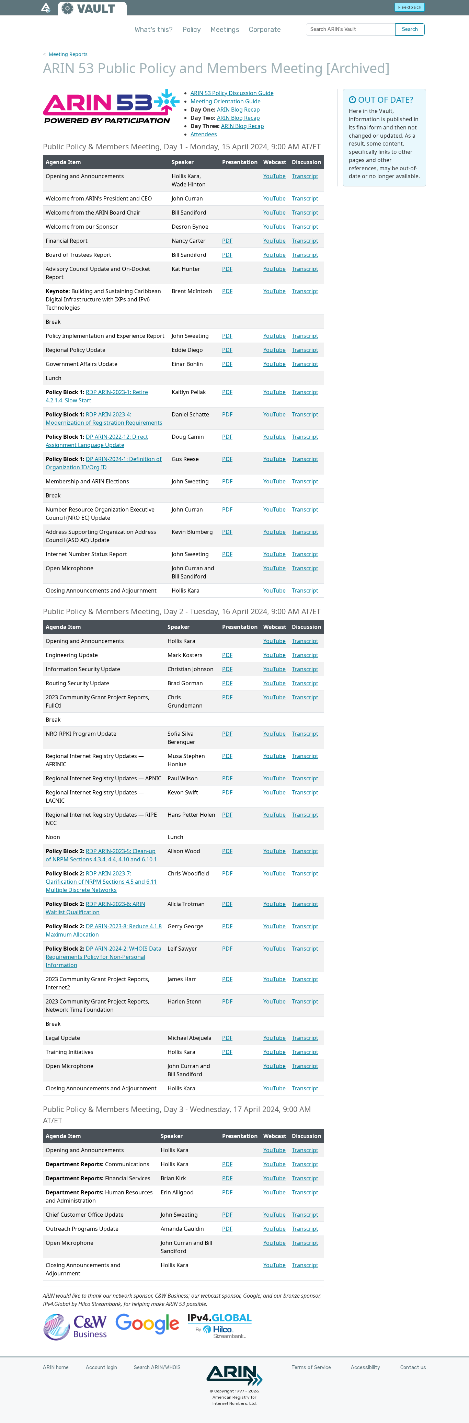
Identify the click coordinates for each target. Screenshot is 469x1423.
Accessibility (365, 1367)
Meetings (224, 29)
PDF (227, 240)
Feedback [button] (410, 7)
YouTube (274, 176)
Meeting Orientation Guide (226, 101)
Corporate (265, 29)
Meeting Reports (68, 54)
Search (410, 29)
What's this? (154, 29)
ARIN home (56, 1367)
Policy (191, 29)
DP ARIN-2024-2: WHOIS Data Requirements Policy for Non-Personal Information (103, 957)
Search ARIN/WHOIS (157, 1367)
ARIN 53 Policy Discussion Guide (232, 93)
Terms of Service (311, 1367)
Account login (101, 1367)
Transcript (305, 176)
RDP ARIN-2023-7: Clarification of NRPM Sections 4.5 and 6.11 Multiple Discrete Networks (101, 882)
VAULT (96, 9)
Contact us (413, 1367)
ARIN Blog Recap (238, 109)
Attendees (204, 134)
